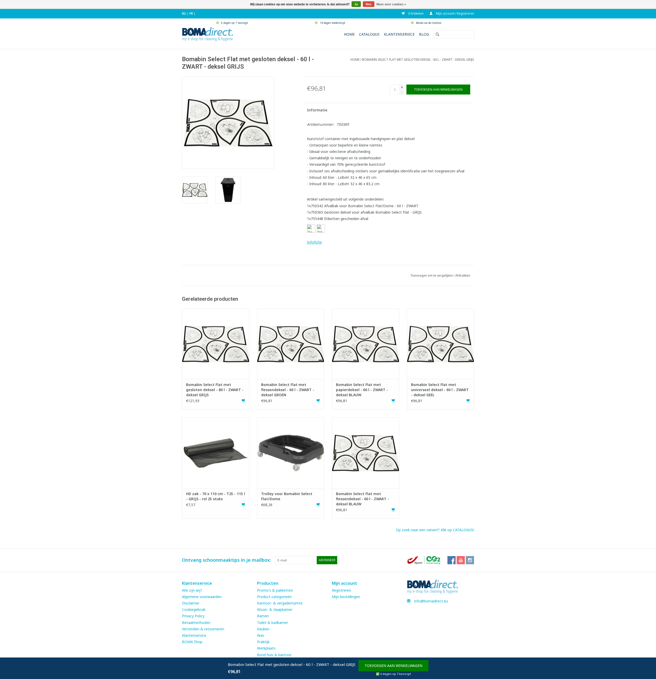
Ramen (263, 615)
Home (349, 34)
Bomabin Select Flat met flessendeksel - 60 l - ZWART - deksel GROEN (287, 389)
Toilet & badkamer (272, 622)
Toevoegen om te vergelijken (432, 275)
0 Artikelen (415, 13)
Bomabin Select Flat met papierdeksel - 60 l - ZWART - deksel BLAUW (362, 389)
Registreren (341, 590)
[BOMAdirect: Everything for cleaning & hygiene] (207, 33)
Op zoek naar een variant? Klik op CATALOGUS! (435, 529)
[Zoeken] (435, 34)
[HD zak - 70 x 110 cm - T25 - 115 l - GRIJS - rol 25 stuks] (215, 452)
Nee (369, 4)
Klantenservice (399, 34)
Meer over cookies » (391, 4)
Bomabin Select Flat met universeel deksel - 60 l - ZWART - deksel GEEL (440, 389)
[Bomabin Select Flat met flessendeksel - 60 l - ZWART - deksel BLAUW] (365, 452)
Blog (424, 34)
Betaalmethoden (196, 622)
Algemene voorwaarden (202, 596)
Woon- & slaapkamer (274, 609)
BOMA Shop (192, 641)
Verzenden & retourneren (203, 628)
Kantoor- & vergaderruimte (280, 603)
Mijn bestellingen (346, 596)
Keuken (263, 628)
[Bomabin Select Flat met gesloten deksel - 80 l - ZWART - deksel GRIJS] (215, 343)
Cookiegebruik (194, 609)
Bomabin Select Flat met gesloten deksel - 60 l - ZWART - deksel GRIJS (418, 59)
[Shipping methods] (424, 559)
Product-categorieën (274, 596)
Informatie (317, 110)
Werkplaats (266, 648)
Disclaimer (190, 603)
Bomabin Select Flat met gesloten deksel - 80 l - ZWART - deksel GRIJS (214, 389)
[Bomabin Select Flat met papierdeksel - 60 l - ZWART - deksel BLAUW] (365, 343)
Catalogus (369, 34)
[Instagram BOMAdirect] (470, 560)
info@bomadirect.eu (431, 601)
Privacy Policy (193, 615)
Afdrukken (462, 275)
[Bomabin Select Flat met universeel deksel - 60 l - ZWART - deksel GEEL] (440, 343)
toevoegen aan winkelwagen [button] (393, 665)
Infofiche (314, 242)
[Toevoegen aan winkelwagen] (243, 400)
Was (260, 635)
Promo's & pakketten (275, 590)
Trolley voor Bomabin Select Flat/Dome (286, 496)
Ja (356, 4)
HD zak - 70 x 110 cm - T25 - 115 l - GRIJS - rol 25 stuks (215, 496)
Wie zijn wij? (192, 590)
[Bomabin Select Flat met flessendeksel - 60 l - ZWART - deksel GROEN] (290, 343)
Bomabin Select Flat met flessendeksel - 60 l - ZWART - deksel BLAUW (362, 498)
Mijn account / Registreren (454, 13)
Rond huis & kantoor (274, 654)
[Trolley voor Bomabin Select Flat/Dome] (290, 452)
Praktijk (263, 641)
